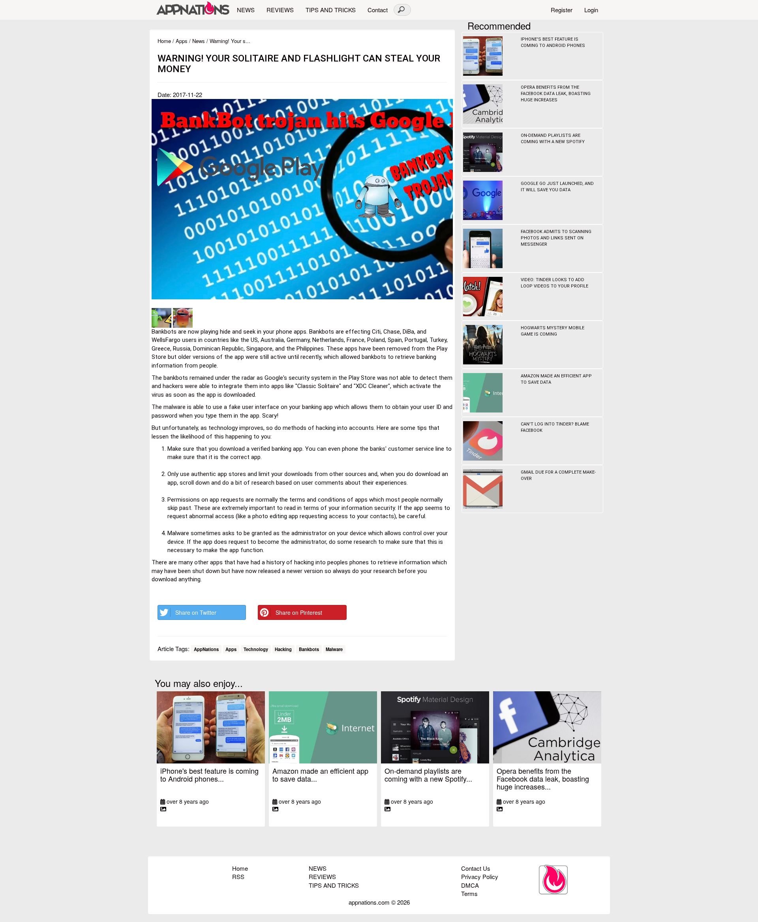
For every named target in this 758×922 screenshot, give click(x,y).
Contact (378, 10)
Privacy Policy (479, 876)
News (198, 41)
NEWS (246, 10)
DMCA (470, 885)
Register (561, 10)
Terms (469, 893)
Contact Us (475, 868)
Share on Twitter (195, 612)
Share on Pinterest (299, 612)
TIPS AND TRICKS (331, 10)
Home (164, 41)
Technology (256, 649)
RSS (238, 876)
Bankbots (309, 649)
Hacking (283, 649)
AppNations (206, 649)
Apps (182, 41)
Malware (334, 649)
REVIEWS (280, 10)
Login (591, 10)
